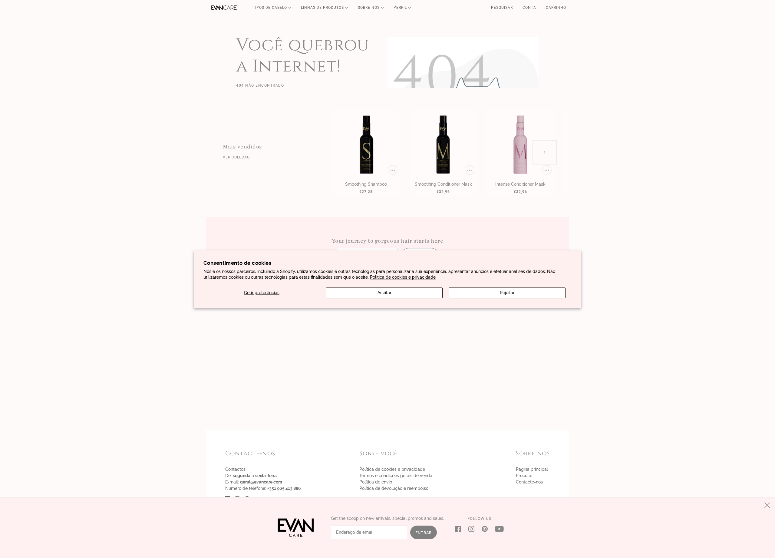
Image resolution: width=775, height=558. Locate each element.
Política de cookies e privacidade (403, 277)
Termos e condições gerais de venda (395, 475)
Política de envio (375, 482)
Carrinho (556, 7)
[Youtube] (497, 528)
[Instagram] (471, 528)
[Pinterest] (484, 528)
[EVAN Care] (224, 7)
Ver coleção (236, 157)
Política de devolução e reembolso (393, 488)
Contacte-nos (529, 482)
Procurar (524, 475)
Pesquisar (502, 7)
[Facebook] (460, 528)
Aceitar (384, 292)
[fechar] (767, 505)
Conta (529, 7)
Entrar (423, 532)
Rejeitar (507, 292)
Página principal (532, 469)
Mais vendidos (242, 146)
